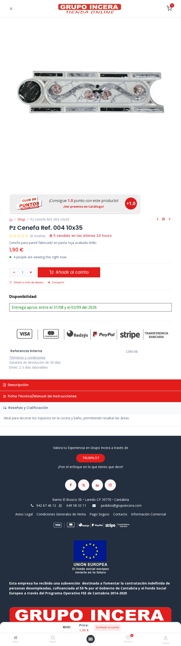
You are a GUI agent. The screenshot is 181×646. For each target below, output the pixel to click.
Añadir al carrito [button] (71, 272)
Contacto (120, 514)
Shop (21, 219)
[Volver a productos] (163, 219)
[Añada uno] (31, 272)
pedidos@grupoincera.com (121, 505)
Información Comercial (148, 514)
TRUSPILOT (90, 458)
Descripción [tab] (18, 385)
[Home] (15, 638)
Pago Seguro (99, 514)
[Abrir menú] (90, 639)
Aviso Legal (24, 514)
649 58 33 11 (76, 505)
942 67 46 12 (46, 505)
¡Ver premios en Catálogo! (83, 206)
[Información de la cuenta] (165, 638)
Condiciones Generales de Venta (61, 514)
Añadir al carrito (108, 627)
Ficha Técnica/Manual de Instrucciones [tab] (42, 396)
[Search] (53, 638)
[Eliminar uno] (14, 272)
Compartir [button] (58, 282)
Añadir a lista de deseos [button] (29, 282)
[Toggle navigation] (11, 8)
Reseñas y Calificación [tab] (27, 407)
